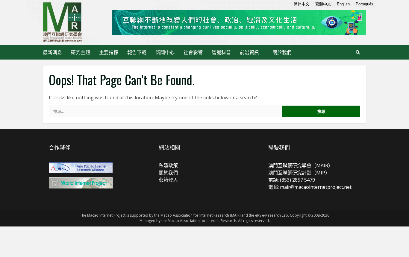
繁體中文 (323, 4)
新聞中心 (165, 52)
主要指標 (108, 52)
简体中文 (301, 4)
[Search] (358, 52)
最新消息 (52, 52)
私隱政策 (168, 165)
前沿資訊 (249, 52)
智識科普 (221, 52)
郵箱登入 (168, 180)
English (343, 4)
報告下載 (136, 52)
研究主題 (80, 52)
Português (364, 4)
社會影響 (193, 52)
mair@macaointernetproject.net (316, 187)
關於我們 (282, 52)
